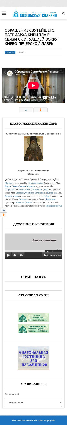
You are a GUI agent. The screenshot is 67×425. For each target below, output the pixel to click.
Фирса (8, 186)
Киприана (52, 192)
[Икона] (33, 148)
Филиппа (29, 192)
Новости (10, 52)
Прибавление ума (54, 205)
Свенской (20, 202)
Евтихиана (40, 192)
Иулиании (38, 189)
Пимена (32, 183)
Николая (22, 199)
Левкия (15, 186)
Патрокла (9, 189)
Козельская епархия (23, 420)
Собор (46, 196)
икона (40, 183)
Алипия (8, 196)
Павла (22, 189)
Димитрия (50, 199)
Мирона (8, 183)
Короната (31, 186)
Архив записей (12, 394)
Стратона (20, 192)
